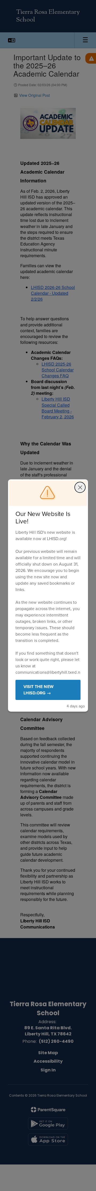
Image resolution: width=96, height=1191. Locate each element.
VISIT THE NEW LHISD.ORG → (38, 690)
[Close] (80, 487)
